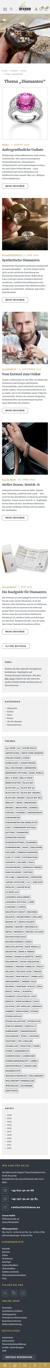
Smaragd (37, 1006)
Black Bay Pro (34, 798)
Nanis (29, 942)
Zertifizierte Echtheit (12, 1311)
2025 (9, 1118)
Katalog (10, 887)
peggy (40, 967)
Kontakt (6, 1248)
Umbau (34, 1061)
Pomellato (37, 977)
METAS (9, 932)
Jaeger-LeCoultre (15, 882)
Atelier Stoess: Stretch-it (21, 485)
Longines (10, 907)
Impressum (7, 1337)
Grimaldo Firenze (32, 867)
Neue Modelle (32, 947)
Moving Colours (34, 932)
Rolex (9, 991)
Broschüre (21, 808)
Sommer (10, 1011)
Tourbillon (12, 1046)
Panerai (10, 967)
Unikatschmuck (14, 1066)
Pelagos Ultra (24, 972)
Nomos (9, 957)
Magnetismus (24, 917)
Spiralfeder (22, 1011)
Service (9, 1001)
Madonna (32, 912)
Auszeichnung (28, 763)
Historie (28, 872)
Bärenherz (30, 768)
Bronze (9, 808)
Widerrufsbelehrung (12, 1324)
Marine (9, 927)
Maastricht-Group (15, 912)
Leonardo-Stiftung (16, 902)
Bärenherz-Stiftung (16, 773)
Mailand (37, 917)
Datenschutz (8, 1341)
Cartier (10, 813)
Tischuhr (34, 1036)
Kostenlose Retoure (11, 1321)
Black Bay (28, 783)
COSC (8, 828)
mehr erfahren (15, 186)
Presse (10, 718)
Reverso (10, 987)
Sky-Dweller (23, 1006)
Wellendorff (36, 1076)
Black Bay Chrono (15, 798)
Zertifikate (12, 1091)
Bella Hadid (26, 778)
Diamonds (31, 842)
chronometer (13, 818)
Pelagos (10, 972)
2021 (9, 1131)
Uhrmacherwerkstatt (17, 1061)
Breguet (10, 803)
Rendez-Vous (29, 982)
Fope (17, 857)
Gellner (22, 862)
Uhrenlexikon (8, 1268)
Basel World (36, 773)
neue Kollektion (14, 947)
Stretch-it (30, 1026)
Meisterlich (31, 927)
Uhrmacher (29, 1056)
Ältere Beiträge (15, 646)
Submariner (12, 1031)
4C (19, 748)
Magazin (10, 917)
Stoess (34, 1011)
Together (11, 1041)
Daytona (10, 833)
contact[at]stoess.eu (25, 1207)
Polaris (10, 977)
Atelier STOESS (23, 6)
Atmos (26, 758)
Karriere (6, 1252)
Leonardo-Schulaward (18, 897)
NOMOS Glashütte (24, 957)
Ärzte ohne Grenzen (32, 753)
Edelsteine (36, 847)
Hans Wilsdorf (13, 872)
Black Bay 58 (27, 788)
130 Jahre (10, 748)
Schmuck (10, 996)
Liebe (31, 902)
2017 (9, 1145)
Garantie (10, 862)
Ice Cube (10, 877)
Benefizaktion (13, 783)
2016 (9, 1148)
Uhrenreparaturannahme (14, 1275)
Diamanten (22, 833)
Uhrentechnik (13, 1056)
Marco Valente (26, 922)
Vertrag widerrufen (18, 1357)
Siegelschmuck (24, 1001)
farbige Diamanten (27, 852)
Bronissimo (30, 803)
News (5, 144)
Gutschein (7, 1307)
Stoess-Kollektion (15, 1021)
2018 (9, 1141)
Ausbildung (12, 763)
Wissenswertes (12, 255)
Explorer (10, 852)
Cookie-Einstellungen (13, 1347)
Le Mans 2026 (12, 892)
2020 (9, 1135)
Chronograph (35, 813)
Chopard (20, 813)
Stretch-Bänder (14, 1026)
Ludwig (22, 907)
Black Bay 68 (12, 793)
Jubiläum (37, 882)
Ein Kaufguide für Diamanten (24, 592)
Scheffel (27, 991)
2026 (9, 1115)
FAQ (4, 1278)
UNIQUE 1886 (30, 1066)
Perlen (37, 972)
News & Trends (26, 952)
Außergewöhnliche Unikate (22, 150)
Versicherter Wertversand (14, 1317)
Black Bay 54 (12, 788)
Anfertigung (12, 753)
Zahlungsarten (9, 1314)
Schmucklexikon (10, 1265)
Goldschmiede (13, 867)
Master (19, 927)
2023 (9, 1125)
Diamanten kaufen (15, 838)
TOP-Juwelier (25, 1041)
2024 (9, 1121)
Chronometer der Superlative (21, 823)
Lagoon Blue (23, 887)
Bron (19, 803)
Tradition (25, 1046)
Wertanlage (12, 1086)
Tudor (36, 1046)
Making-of (11, 922)
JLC (28, 882)
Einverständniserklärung (14, 1344)
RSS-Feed (9, 679)
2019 (9, 1138)
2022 (9, 1128)
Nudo (38, 957)
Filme (5, 1255)
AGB (4, 1351)
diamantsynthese (15, 842)
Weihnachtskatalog (16, 1076)
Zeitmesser (26, 1086)
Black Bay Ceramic (30, 793)
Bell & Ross (12, 778)
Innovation (22, 877)
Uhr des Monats (14, 721)
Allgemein (9, 369)
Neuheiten (11, 952)
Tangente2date (28, 1031)
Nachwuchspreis (14, 942)
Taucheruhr (12, 1036)
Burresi (34, 808)
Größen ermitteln (10, 1272)
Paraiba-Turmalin (25, 967)
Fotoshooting (30, 857)
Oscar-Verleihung (29, 962)
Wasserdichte (13, 1071)
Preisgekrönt (13, 982)
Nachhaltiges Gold (16, 937)
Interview (36, 877)
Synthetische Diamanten (21, 260)
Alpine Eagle (29, 748)
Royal (17, 991)
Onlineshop (12, 962)
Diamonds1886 (13, 847)
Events (10, 711)
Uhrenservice (22, 1051)
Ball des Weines (14, 768)
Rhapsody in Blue (26, 987)
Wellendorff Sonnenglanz (20, 1081)
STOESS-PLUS (34, 1021)
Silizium (10, 1006)
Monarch (19, 932)
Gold (31, 862)
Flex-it (9, 857)
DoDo (25, 847)
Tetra (24, 1036)
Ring (39, 987)
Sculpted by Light (26, 996)
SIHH (36, 1001)
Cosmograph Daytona (24, 828)
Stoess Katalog (14, 1016)
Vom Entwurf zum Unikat (21, 374)
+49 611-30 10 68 (22, 1190)
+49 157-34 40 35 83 (24, 1198)
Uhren (9, 1051)
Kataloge (6, 1262)
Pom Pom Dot (22, 977)
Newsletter (7, 1258)
